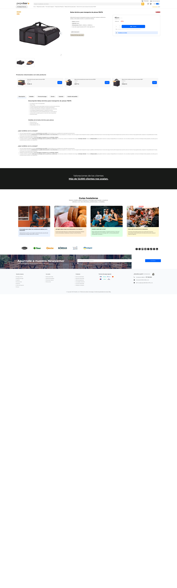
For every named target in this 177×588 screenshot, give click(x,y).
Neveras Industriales (80, 278)
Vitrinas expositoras (80, 280)
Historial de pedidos (50, 278)
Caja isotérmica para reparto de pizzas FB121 (36, 79)
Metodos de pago (19, 278)
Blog (110, 291)
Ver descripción (76, 32)
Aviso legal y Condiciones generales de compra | (99, 291)
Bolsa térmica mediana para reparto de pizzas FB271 (132, 79)
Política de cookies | (84, 291)
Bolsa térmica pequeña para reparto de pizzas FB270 (85, 79)
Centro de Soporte (20, 285)
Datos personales (49, 276)
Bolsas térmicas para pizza (77, 35)
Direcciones (48, 281)
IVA (154, 3)
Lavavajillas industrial (80, 281)
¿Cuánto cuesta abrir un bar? (99, 229)
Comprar (134, 26)
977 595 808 (146, 1)
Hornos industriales (80, 276)
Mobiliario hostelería (80, 285)
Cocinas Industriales (80, 283)
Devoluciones (19, 281)
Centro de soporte (156, 1)
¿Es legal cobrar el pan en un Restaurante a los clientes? (69, 229)
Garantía (18, 280)
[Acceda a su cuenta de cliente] (148, 4)
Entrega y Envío (19, 276)
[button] (156, 7)
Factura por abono (50, 280)
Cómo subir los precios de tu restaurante (138, 229)
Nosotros (18, 283)
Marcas (17, 286)
